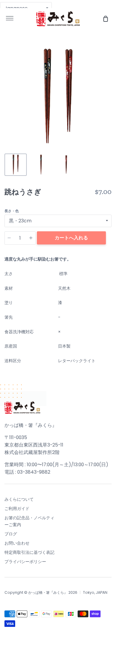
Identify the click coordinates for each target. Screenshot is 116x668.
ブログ (10, 534)
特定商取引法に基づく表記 (29, 552)
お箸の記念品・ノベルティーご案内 (29, 521)
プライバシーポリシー (25, 562)
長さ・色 (11, 210)
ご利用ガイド (16, 509)
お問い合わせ (16, 543)
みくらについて (19, 499)
